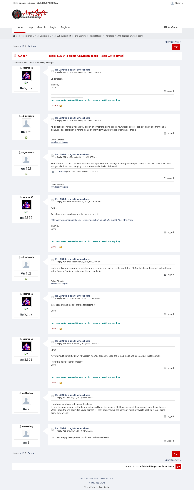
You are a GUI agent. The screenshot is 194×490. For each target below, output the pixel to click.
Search (41, 27)
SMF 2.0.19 (84, 478)
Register (66, 27)
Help (30, 27)
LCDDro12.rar (60, 172)
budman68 (27, 68)
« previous (170, 42)
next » (178, 42)
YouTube (172, 27)
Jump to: (130, 466)
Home (20, 27)
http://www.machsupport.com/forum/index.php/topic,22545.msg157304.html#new (92, 220)
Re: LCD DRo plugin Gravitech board (72, 70)
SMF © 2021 (95, 478)
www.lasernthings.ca (59, 142)
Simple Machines (106, 478)
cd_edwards (27, 116)
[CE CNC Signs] (26, 137)
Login (53, 27)
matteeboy (27, 393)
